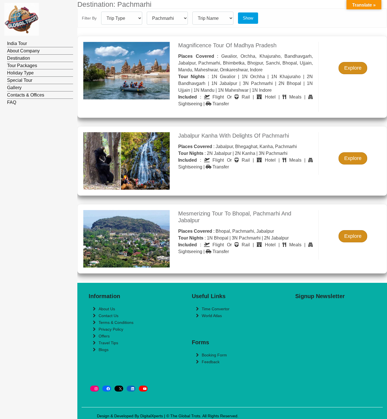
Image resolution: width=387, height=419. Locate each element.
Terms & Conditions (116, 322)
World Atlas (212, 315)
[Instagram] (94, 389)
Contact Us (108, 315)
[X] (118, 389)
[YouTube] (143, 389)
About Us (107, 309)
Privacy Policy (111, 329)
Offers (104, 336)
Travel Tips (108, 343)
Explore (353, 68)
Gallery (14, 87)
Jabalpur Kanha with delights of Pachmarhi (233, 135)
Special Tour (19, 80)
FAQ (11, 102)
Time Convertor (215, 309)
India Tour (17, 43)
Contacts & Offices (25, 95)
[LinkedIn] (131, 389)
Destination (18, 58)
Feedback (211, 362)
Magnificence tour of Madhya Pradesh (227, 45)
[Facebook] (106, 389)
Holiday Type (20, 72)
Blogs (104, 349)
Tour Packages (22, 65)
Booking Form (214, 355)
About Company (23, 50)
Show (248, 18)
